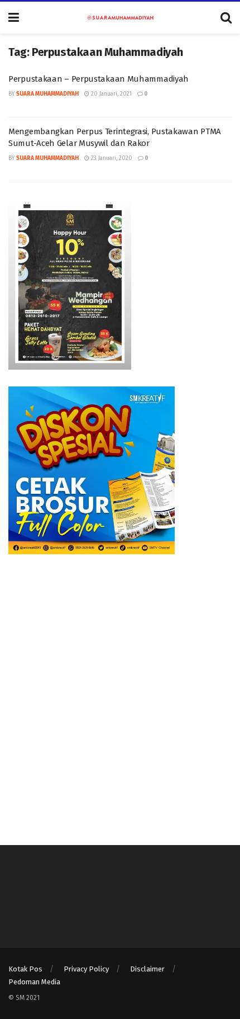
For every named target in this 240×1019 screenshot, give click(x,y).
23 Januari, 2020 (110, 158)
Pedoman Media (34, 982)
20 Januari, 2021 (110, 94)
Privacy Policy (86, 969)
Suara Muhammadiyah (47, 94)
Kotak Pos (25, 969)
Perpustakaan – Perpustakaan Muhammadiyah (98, 79)
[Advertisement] (120, 691)
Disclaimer (147, 969)
